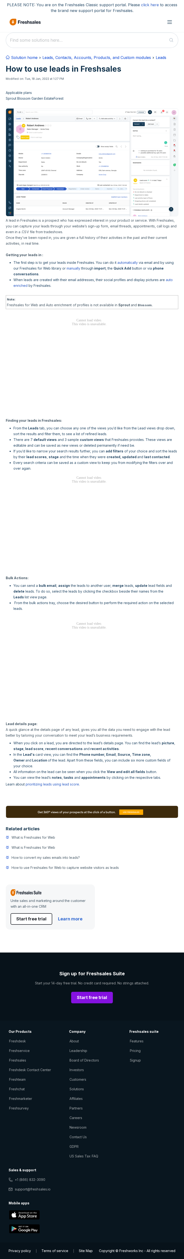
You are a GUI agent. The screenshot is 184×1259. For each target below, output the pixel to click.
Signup (135, 1060)
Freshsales (17, 1060)
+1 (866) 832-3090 (30, 1180)
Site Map (86, 1251)
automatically (127, 262)
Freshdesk (17, 1041)
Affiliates (76, 1099)
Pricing (135, 1051)
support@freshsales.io (33, 1189)
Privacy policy (20, 1251)
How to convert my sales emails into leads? (46, 857)
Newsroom (77, 1127)
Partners (76, 1108)
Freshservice (19, 1051)
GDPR (74, 1146)
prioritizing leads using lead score (52, 784)
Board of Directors (84, 1060)
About (74, 1041)
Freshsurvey (19, 1108)
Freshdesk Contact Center (30, 1070)
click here (150, 4)
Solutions (76, 1089)
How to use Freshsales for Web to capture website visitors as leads (65, 868)
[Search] (171, 40)
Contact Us (78, 1137)
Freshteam (17, 1079)
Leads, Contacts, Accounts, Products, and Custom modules (96, 57)
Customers (77, 1079)
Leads (161, 57)
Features (137, 1041)
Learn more (70, 918)
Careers (75, 1118)
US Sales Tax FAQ (83, 1156)
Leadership (78, 1051)
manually (73, 268)
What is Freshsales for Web (33, 837)
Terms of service (54, 1251)
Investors (76, 1070)
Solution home (24, 57)
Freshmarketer (20, 1099)
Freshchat (17, 1089)
